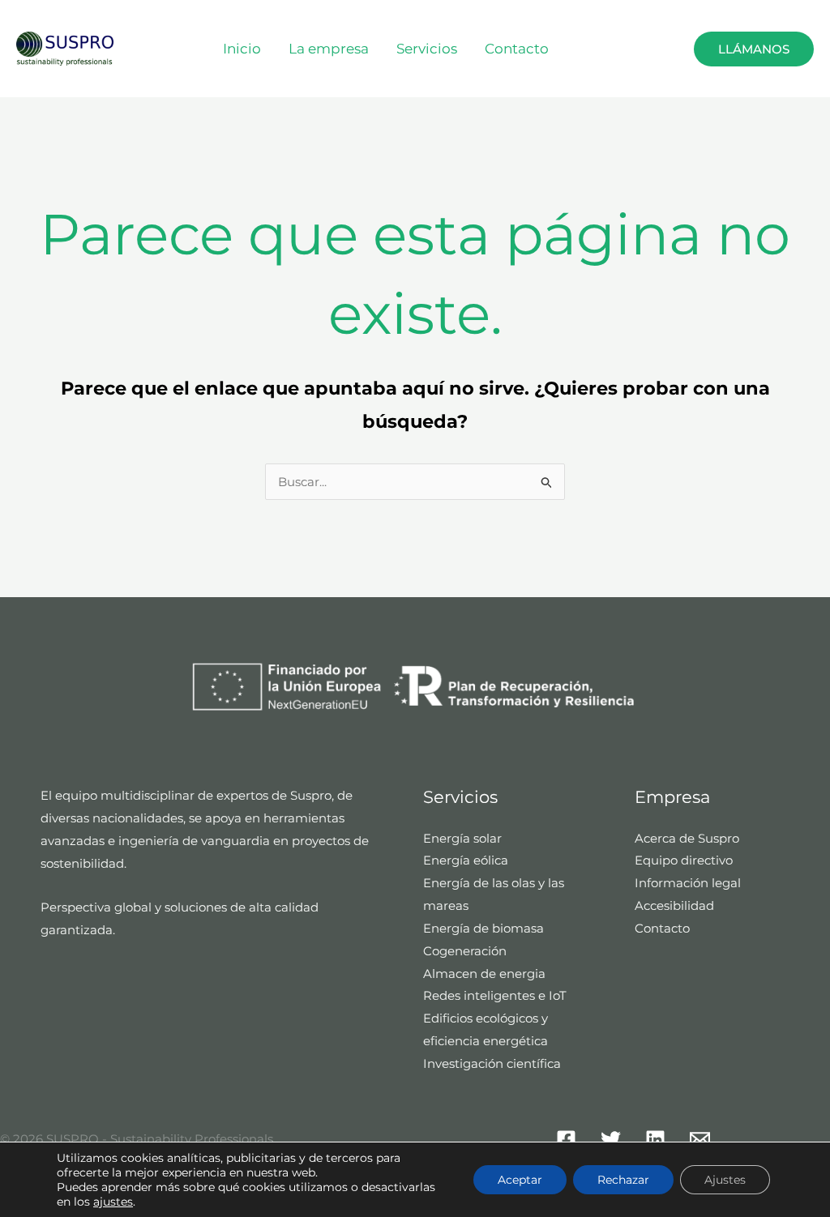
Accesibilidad (674, 905)
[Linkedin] (655, 1139)
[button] (656, 48)
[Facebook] (566, 1139)
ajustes (113, 1201)
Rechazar (623, 1179)
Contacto (517, 49)
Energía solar (462, 838)
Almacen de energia (484, 973)
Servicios (426, 49)
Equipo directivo (684, 860)
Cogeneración (465, 951)
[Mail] (700, 1139)
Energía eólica (465, 860)
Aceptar (520, 1179)
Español (620, 49)
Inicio (242, 49)
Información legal (688, 882)
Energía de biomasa (483, 928)
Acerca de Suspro (687, 838)
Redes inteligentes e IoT (495, 995)
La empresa (329, 49)
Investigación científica (492, 1063)
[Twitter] (611, 1139)
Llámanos (753, 49)
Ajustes (725, 1179)
